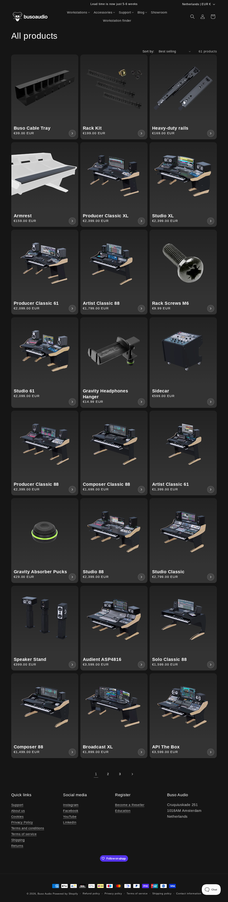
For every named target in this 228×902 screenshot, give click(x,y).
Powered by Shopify (65, 893)
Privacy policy (113, 893)
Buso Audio (45, 893)
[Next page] (132, 774)
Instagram (71, 805)
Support (17, 805)
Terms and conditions (27, 828)
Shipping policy (162, 893)
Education (123, 811)
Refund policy (91, 893)
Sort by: (148, 51)
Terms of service (24, 834)
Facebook (70, 811)
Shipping (18, 840)
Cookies (17, 816)
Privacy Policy (22, 822)
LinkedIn (69, 822)
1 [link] (96, 774)
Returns (17, 846)
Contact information (188, 893)
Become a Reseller (129, 805)
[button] (78, 13)
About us (18, 811)
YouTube (69, 816)
